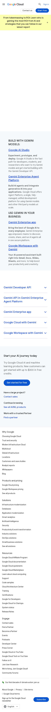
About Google (7, 690)
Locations (6, 457)
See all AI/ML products (15, 407)
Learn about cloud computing (14, 574)
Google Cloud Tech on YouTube (15, 656)
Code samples (8, 582)
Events (5, 635)
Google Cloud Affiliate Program (14, 558)
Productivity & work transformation (16, 530)
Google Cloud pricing (10, 485)
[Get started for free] (17, 383)
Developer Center (9, 644)
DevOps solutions (9, 538)
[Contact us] (27, 10)
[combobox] (11, 706)
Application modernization (13, 513)
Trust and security (9, 440)
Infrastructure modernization (14, 505)
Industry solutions (9, 534)
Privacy (19, 690)
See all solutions (8, 546)
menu (3, 4)
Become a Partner (9, 631)
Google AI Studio (18, 150)
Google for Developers (11, 599)
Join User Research (10, 665)
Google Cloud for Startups (12, 603)
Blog (4, 474)
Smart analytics (8, 517)
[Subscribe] (41, 699)
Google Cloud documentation (14, 562)
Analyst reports (8, 465)
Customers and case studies (14, 461)
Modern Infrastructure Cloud (14, 445)
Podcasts (6, 640)
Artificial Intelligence (10, 521)
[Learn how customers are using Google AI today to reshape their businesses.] (25, 109)
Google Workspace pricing (12, 489)
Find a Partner (8, 627)
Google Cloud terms (12, 694)
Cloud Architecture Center (13, 587)
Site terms (28, 690)
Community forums (10, 673)
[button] (25, 287)
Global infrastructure (10, 453)
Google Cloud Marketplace (13, 570)
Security (5, 525)
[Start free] (42, 10)
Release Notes (8, 612)
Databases (6, 509)
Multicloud (6, 449)
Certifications (7, 595)
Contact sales (11, 396)
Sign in (46, 4)
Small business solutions (12, 542)
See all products (8, 493)
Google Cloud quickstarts (12, 566)
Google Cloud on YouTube (12, 652)
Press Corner (7, 648)
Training (5, 591)
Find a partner (11, 417)
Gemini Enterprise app (22, 222)
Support (5, 578)
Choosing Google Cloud (11, 436)
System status (8, 607)
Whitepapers (7, 470)
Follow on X (6, 660)
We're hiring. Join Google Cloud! (15, 669)
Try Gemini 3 (10, 82)
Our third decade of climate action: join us (22, 682)
